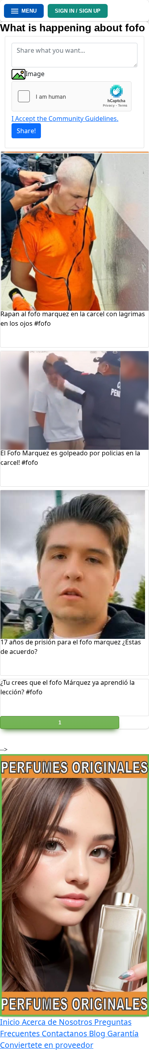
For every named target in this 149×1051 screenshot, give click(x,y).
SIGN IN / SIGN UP (78, 11)
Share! (26, 130)
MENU (29, 11)
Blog (98, 1033)
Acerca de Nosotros (58, 1022)
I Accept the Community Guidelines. (65, 118)
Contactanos (65, 1033)
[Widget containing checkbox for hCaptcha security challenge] (72, 96)
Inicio (11, 1022)
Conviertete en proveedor (46, 1045)
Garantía (123, 1033)
